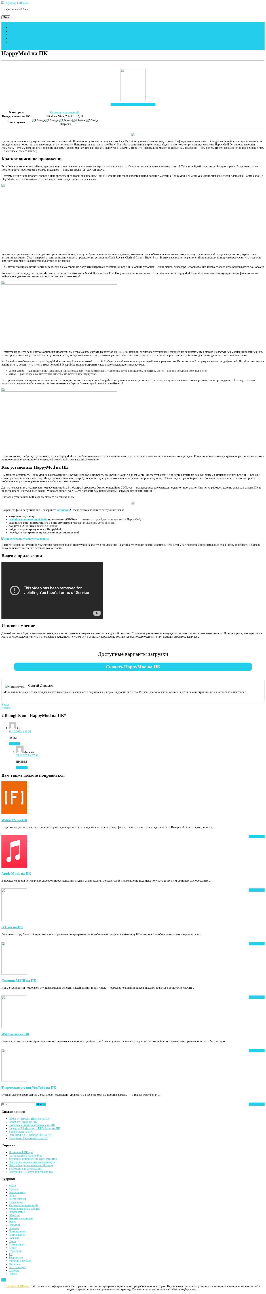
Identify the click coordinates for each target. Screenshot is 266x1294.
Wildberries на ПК (15, 1034)
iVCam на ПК (12, 927)
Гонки (12, 1195)
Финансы (14, 1264)
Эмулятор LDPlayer (17, 1286)
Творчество (16, 1257)
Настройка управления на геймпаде (31, 1165)
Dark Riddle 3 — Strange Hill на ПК (30, 1134)
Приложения (17, 1234)
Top (3, 1280)
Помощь (16, 27)
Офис (12, 1221)
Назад (5, 704)
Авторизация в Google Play (25, 1155)
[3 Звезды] (65, 120)
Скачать (133, 104)
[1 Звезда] (38, 120)
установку (63, 510)
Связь (12, 1241)
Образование (17, 1211)
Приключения (17, 1231)
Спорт (12, 1247)
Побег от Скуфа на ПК (23, 1121)
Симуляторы (16, 1244)
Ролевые (14, 1237)
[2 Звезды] (52, 120)
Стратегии (15, 1251)
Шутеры (14, 1270)
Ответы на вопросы (21, 1218)
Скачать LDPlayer (23, 24)
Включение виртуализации (25, 1168)
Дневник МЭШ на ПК (18, 980)
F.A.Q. (13, 31)
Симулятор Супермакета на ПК (28, 1138)
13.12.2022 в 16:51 (20, 731)
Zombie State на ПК (20, 1131)
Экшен (13, 1273)
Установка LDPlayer (21, 1152)
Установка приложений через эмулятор (33, 1158)
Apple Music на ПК (16, 873)
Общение (14, 1215)
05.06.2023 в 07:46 (27, 755)
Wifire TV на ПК (14, 820)
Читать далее (257, 836)
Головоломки (17, 1192)
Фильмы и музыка (20, 1260)
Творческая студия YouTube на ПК (28, 1088)
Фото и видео (17, 1267)
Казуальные (16, 1202)
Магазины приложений (64, 112)
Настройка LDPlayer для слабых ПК (31, 1171)
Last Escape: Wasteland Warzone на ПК (32, 1125)
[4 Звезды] (79, 120)
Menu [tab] (6, 17)
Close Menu (8, 48)
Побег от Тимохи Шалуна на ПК (29, 1118)
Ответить (14, 743)
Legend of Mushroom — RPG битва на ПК (34, 1128)
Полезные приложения (28, 38)
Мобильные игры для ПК (29, 34)
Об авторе (17, 42)
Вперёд (5, 707)
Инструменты (17, 1198)
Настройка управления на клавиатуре (32, 1162)
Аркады (13, 1189)
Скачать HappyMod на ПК (133, 666)
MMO (12, 1185)
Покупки (14, 1224)
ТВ (10, 1254)
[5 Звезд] (92, 120)
